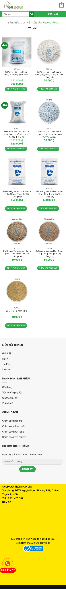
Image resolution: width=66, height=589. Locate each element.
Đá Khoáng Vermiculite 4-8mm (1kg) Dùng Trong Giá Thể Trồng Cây (17, 253)
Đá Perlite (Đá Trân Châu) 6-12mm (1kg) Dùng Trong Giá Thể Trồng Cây (49, 134)
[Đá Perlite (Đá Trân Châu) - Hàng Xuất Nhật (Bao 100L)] (16, 52)
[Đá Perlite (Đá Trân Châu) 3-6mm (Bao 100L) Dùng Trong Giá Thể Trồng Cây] (16, 111)
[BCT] (33, 548)
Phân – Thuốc (36, 35)
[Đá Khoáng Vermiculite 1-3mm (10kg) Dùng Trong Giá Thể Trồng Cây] (16, 171)
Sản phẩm (14, 22)
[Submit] (31, 14)
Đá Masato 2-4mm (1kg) (17, 311)
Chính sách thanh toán (13, 426)
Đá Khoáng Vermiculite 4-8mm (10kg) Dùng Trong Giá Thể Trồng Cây (49, 194)
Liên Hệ (6, 369)
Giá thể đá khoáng (38, 29)
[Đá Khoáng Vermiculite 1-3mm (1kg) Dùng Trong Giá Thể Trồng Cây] (49, 231)
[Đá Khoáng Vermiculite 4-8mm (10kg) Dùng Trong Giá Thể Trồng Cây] (49, 171)
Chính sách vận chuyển (14, 437)
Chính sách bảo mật (12, 420)
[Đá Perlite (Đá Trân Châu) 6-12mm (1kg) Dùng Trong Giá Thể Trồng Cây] (49, 111)
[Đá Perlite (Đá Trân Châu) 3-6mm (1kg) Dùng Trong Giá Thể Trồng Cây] (49, 52)
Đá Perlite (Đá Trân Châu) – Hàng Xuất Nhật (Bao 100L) (16, 73)
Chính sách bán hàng (13, 431)
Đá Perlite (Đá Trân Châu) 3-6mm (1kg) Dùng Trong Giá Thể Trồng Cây (49, 74)
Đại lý (5, 358)
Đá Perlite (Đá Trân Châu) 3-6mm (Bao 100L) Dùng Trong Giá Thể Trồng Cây (17, 134)
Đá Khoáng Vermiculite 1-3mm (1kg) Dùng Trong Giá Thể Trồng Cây (49, 253)
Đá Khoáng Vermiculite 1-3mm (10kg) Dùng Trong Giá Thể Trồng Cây (17, 194)
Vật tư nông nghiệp (12, 392)
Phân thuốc (8, 403)
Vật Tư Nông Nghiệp (39, 42)
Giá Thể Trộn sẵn (37, 22)
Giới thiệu (7, 353)
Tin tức (6, 364)
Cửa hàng (53, 14)
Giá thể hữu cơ (9, 397)
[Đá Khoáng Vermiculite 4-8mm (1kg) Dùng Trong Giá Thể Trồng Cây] (16, 231)
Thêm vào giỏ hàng (16, 89)
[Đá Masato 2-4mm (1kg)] (16, 291)
